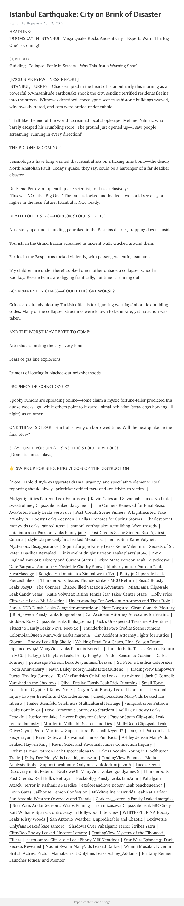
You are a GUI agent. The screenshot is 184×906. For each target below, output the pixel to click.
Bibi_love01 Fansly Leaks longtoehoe (47, 614)
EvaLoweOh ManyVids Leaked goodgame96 (98, 771)
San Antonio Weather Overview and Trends (50, 798)
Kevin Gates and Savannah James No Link (130, 498)
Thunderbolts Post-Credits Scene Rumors (121, 628)
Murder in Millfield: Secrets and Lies (78, 723)
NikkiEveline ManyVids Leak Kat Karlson (130, 792)
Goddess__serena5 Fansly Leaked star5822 (135, 798)
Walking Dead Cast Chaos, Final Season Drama (119, 641)
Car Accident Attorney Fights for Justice (131, 635)
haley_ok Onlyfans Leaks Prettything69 (64, 655)
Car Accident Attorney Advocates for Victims (127, 614)
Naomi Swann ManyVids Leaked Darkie (83, 846)
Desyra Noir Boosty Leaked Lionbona (111, 689)
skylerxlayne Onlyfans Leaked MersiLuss (65, 539)
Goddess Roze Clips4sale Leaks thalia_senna (50, 621)
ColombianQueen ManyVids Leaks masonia (49, 635)
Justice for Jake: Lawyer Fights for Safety (67, 717)
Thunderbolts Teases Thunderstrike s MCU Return (87, 580)
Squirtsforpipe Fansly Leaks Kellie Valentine (104, 546)
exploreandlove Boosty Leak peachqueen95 (121, 785)
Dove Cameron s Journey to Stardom (79, 710)
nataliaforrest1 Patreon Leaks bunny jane (47, 532)
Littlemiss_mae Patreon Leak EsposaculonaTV (52, 751)
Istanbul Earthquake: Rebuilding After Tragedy (113, 526)
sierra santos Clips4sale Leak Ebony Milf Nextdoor (72, 839)
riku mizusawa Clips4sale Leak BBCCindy (132, 805)
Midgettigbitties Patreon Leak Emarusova (47, 498)
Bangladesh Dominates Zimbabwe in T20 (77, 573)
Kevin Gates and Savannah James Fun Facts (76, 737)
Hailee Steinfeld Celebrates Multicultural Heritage (73, 703)
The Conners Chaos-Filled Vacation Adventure (80, 587)
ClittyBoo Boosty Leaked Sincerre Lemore (48, 832)
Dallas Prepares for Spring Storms (110, 519)
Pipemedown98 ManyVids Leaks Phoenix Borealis (55, 648)
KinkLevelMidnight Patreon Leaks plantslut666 (104, 553)
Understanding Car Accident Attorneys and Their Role (119, 600)
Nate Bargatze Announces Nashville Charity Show (56, 566)
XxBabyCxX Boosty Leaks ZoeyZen (41, 519)
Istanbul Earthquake (24, 23)
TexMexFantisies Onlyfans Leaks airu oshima (98, 676)
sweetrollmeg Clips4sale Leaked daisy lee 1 (49, 505)
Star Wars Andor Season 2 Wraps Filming (51, 805)
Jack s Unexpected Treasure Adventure (132, 621)
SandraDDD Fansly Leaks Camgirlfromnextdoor (53, 607)
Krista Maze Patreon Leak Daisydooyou (134, 560)
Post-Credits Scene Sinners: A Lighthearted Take (120, 512)
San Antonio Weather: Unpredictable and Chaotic (96, 819)
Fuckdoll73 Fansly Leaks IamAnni (107, 778)
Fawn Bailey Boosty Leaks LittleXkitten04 (87, 669)
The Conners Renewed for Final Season (131, 505)
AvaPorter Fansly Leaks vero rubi (40, 512)
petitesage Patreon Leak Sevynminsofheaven (70, 662)
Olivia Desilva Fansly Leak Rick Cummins (99, 682)
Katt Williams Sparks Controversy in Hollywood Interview (63, 812)
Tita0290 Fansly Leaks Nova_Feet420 (43, 628)
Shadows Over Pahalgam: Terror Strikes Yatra (112, 826)
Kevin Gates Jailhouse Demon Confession (48, 792)
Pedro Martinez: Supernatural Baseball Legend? (78, 730)
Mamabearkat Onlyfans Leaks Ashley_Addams (94, 853)
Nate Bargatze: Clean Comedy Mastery (138, 607)
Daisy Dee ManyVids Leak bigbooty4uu (61, 757)
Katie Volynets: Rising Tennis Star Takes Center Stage (97, 594)
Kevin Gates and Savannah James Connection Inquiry (102, 744)
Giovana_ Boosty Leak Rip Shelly (40, 641)
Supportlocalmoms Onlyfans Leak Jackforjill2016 (85, 764)
